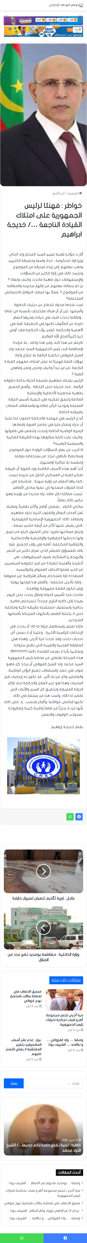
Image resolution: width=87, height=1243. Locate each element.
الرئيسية (73, 193)
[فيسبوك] (79, 816)
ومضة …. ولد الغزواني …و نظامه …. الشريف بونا (45, 1218)
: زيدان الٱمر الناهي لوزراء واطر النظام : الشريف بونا (45, 1210)
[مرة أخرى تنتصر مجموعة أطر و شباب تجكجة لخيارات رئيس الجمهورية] (64, 999)
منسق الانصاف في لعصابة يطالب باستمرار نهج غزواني (26, 996)
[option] (43, 1128)
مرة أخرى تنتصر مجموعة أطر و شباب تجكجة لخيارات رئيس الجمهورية (64, 1019)
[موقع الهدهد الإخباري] (66, 5)
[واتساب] (70, 816)
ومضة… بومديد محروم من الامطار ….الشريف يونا (44, 1183)
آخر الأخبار (58, 193)
